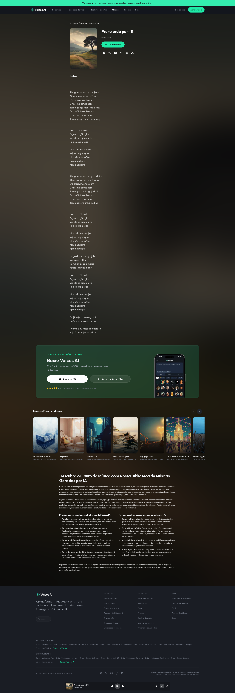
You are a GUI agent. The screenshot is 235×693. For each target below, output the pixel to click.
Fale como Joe (130, 644)
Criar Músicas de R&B (110, 658)
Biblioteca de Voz (99, 9)
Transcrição (109, 618)
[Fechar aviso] (231, 3)
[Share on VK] (121, 52)
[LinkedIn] (122, 673)
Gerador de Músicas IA (113, 613)
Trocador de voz (76, 9)
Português (42, 619)
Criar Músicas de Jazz (180, 658)
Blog (137, 9)
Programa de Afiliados (147, 628)
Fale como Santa (97, 644)
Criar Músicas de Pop (45, 658)
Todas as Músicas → (65, 662)
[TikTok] (116, 673)
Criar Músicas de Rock (89, 658)
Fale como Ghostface (78, 644)
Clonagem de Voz (111, 608)
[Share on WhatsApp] (109, 52)
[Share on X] (115, 52)
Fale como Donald (44, 644)
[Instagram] (111, 673)
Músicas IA (142, 603)
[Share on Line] (126, 52)
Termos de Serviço (180, 603)
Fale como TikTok (43, 648)
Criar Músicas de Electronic (156, 658)
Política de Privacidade (181, 598)
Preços (127, 9)
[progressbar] (117, 691)
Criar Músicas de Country (132, 658)
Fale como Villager (184, 644)
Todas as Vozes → (61, 648)
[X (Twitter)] (106, 673)
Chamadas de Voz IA (112, 628)
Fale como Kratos (114, 644)
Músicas (116, 9)
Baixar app (180, 10)
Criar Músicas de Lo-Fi (45, 662)
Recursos (56, 9)
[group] (117, 691)
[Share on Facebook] (104, 52)
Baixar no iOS (69, 379)
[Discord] (101, 673)
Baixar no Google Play (112, 379)
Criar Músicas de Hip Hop (67, 658)
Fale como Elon (60, 644)
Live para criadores (146, 623)
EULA (174, 608)
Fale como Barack (166, 644)
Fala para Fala (110, 603)
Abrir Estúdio (196, 10)
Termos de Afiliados (180, 613)
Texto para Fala (110, 598)
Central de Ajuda (145, 618)
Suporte (175, 618)
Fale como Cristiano (147, 644)
